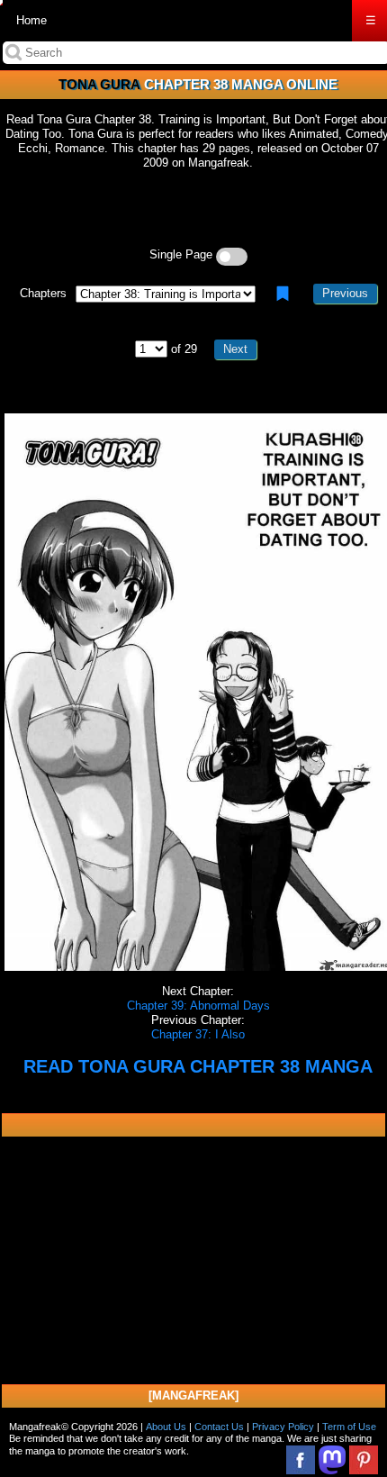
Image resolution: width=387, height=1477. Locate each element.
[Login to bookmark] (282, 293)
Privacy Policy (283, 1426)
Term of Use (349, 1426)
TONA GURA (99, 84)
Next (235, 349)
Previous (345, 293)
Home (31, 20)
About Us (166, 1426)
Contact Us (219, 1426)
